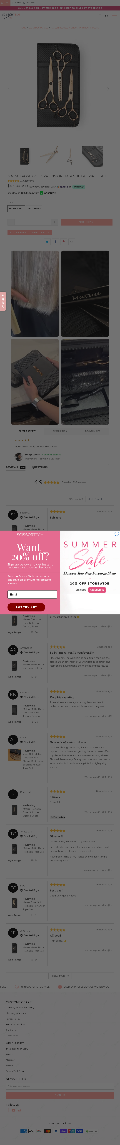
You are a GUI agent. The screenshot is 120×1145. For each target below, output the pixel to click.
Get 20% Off (26, 607)
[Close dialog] (117, 534)
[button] (3, 301)
